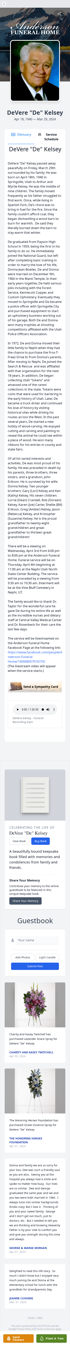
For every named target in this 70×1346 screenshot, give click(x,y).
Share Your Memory (25, 901)
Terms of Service (46, 1329)
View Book (19, 841)
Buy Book (40, 841)
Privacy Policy (24, 1329)
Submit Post (35, 966)
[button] (35, 1004)
